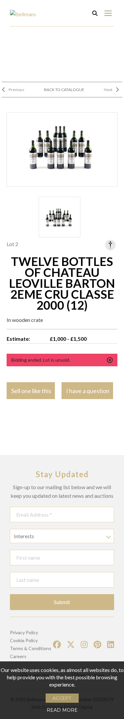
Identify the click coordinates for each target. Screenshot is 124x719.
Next (108, 89)
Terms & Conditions (30, 648)
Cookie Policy (24, 640)
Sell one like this (31, 390)
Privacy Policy (24, 632)
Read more (62, 710)
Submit (62, 602)
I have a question (87, 390)
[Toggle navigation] (108, 13)
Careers (18, 656)
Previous (16, 89)
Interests (24, 536)
